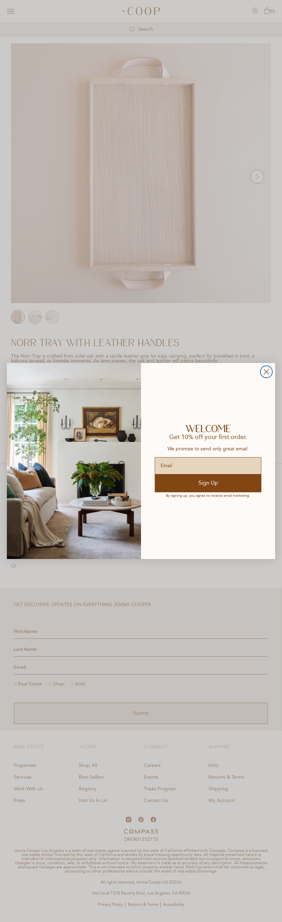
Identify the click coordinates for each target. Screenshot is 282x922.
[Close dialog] (266, 372)
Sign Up (208, 483)
